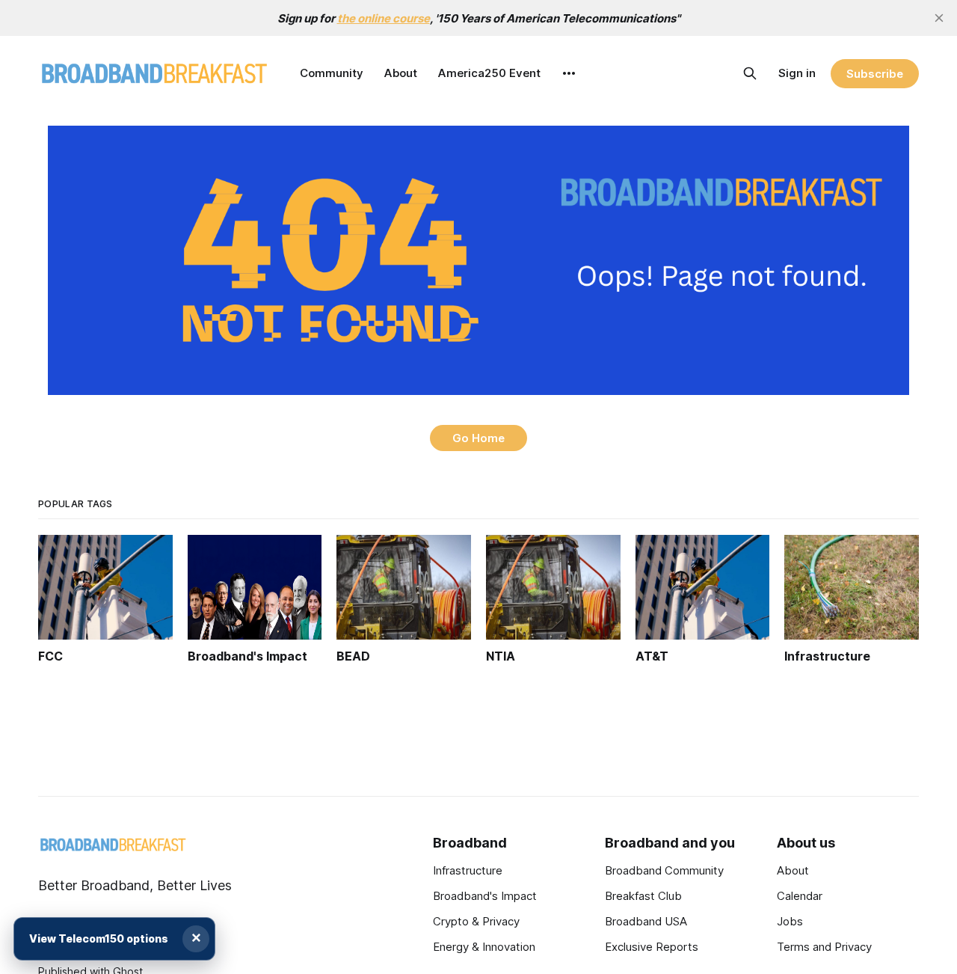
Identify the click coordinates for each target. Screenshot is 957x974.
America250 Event (489, 73)
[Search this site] (750, 73)
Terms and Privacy (824, 947)
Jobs (790, 921)
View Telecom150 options (98, 938)
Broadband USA (646, 921)
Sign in (797, 73)
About (400, 73)
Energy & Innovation (484, 947)
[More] (569, 73)
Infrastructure (467, 870)
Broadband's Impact (485, 896)
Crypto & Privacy (476, 921)
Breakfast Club (643, 896)
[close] (939, 18)
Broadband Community (664, 870)
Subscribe (874, 74)
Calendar (799, 896)
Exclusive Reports (651, 947)
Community (331, 73)
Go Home (478, 438)
